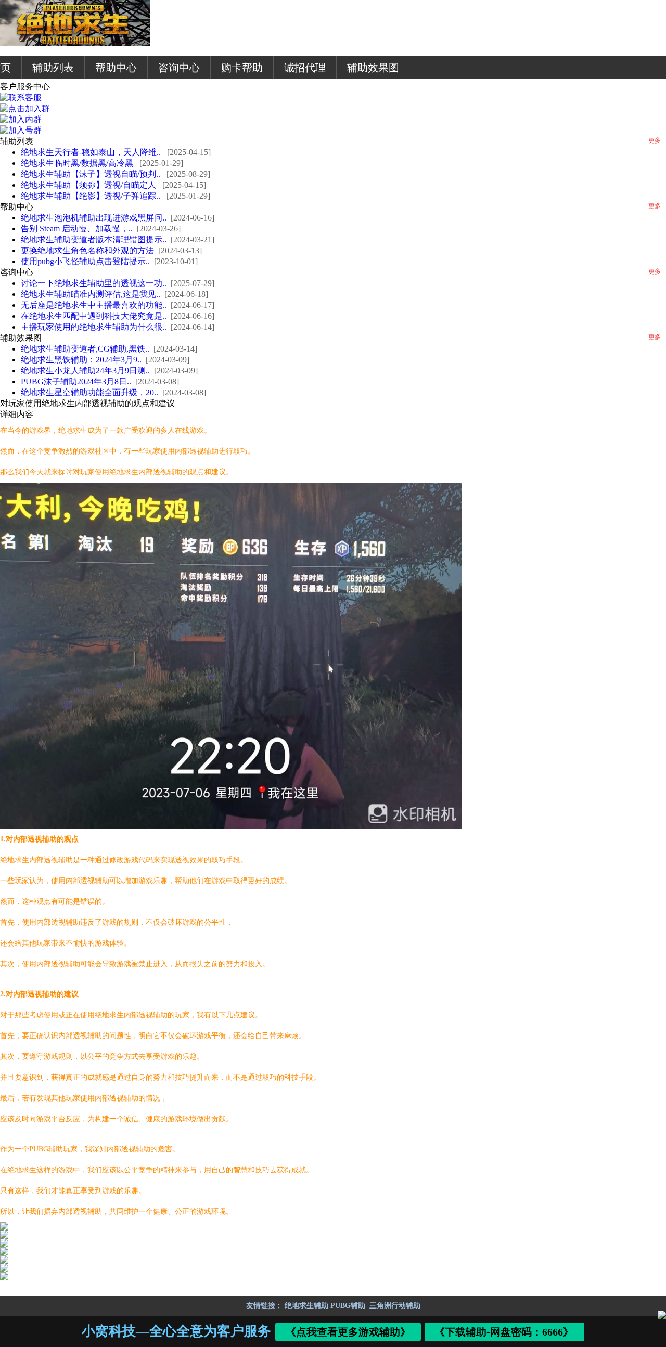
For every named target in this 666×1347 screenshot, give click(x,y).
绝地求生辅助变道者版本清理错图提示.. (93, 239)
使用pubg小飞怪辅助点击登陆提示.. (85, 261)
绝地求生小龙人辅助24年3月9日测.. (85, 370)
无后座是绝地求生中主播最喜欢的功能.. (93, 305)
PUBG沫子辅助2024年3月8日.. (76, 381)
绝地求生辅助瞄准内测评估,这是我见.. (90, 294)
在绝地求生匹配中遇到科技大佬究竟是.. (93, 316)
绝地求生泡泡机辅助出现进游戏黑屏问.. (93, 217)
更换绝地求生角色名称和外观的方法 (87, 250)
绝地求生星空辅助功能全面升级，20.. (89, 392)
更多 (654, 140)
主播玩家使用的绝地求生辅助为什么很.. (93, 326)
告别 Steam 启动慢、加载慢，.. (77, 228)
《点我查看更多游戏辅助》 (348, 1332)
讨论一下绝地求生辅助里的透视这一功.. (93, 283)
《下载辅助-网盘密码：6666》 (504, 1332)
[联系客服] (21, 97)
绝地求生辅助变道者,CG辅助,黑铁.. (85, 348)
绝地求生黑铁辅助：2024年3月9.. (81, 359)
